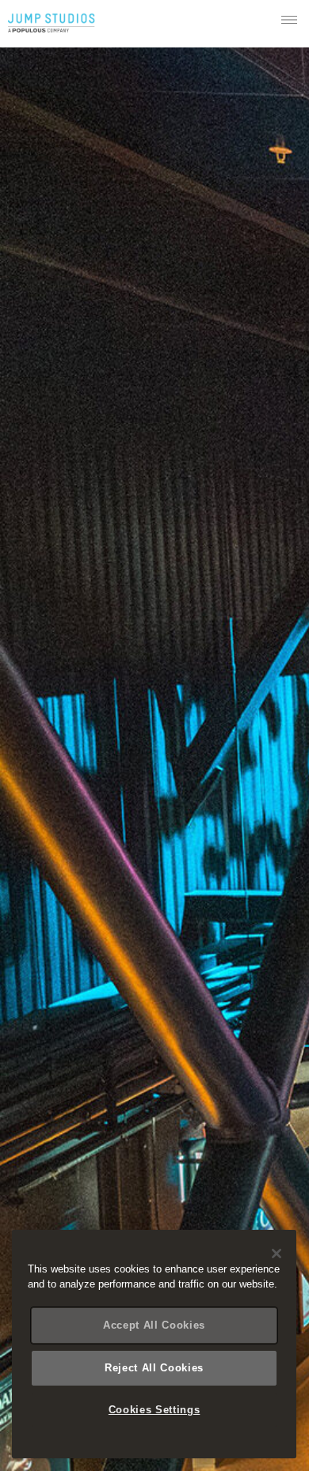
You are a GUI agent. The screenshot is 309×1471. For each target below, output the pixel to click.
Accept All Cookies (154, 1325)
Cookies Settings (154, 1410)
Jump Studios (51, 24)
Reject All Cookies (154, 1368)
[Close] (276, 1253)
